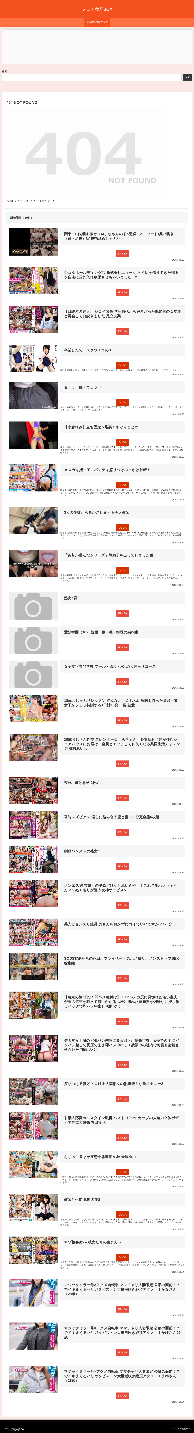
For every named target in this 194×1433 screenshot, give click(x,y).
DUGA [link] (123, 365)
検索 (4, 71)
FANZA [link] (122, 253)
